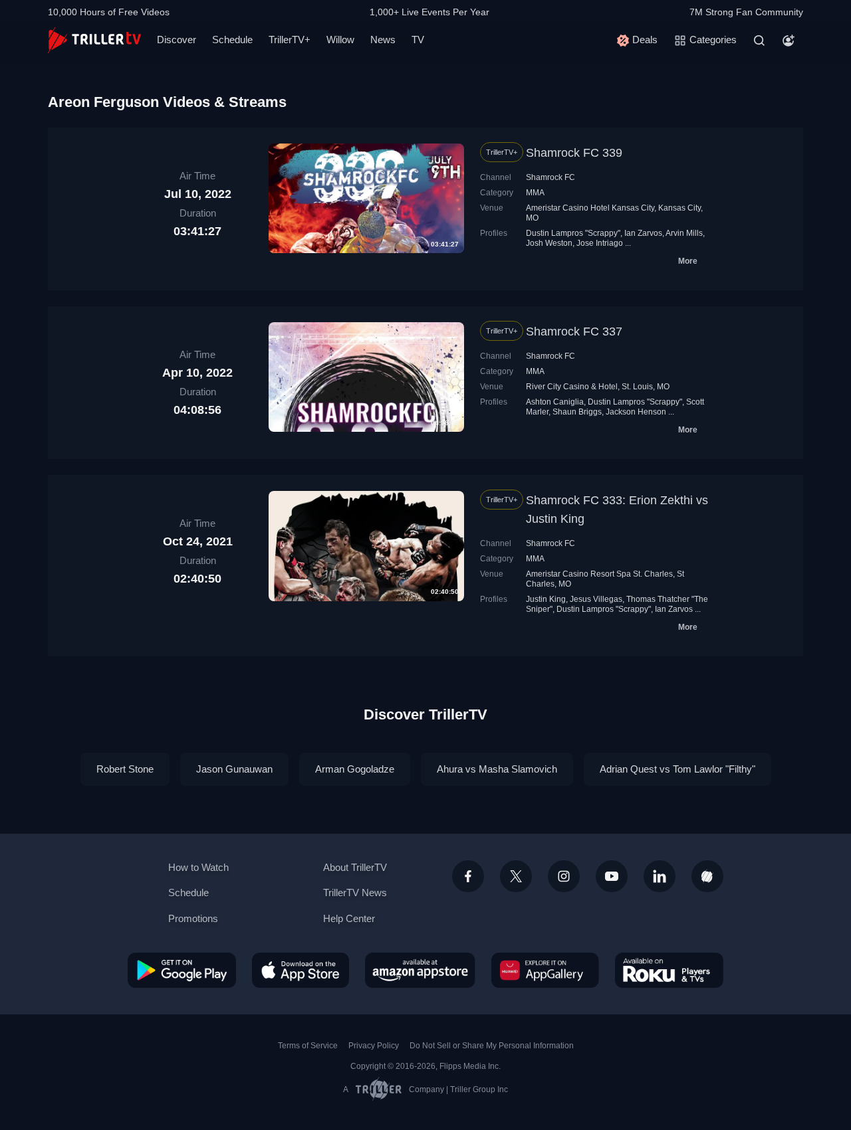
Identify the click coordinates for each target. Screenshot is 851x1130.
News (383, 39)
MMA (535, 192)
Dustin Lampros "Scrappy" (573, 233)
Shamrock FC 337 (574, 331)
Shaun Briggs (577, 412)
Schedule (232, 39)
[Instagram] (564, 876)
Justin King (546, 599)
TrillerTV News (355, 892)
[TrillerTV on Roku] (669, 970)
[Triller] (707, 876)
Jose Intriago (599, 243)
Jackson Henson (636, 412)
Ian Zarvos (643, 233)
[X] (516, 876)
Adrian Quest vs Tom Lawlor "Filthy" (677, 769)
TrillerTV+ (289, 39)
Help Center (349, 918)
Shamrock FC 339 (574, 152)
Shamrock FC (550, 177)
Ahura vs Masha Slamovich (497, 769)
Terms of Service (308, 1045)
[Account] (788, 40)
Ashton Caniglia (555, 402)
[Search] (759, 40)
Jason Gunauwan (234, 769)
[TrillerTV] (94, 40)
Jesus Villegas (596, 599)
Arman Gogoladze (354, 769)
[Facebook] (468, 876)
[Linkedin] (659, 876)
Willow (340, 39)
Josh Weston (549, 243)
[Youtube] (612, 876)
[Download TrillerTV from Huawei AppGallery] (545, 970)
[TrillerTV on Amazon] (420, 970)
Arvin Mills (684, 233)
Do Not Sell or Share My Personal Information (492, 1045)
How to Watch (198, 867)
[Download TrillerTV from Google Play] (182, 970)
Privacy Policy (373, 1045)
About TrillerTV (355, 867)
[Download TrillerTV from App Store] (300, 970)
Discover (176, 39)
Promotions (193, 918)
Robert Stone (125, 769)
